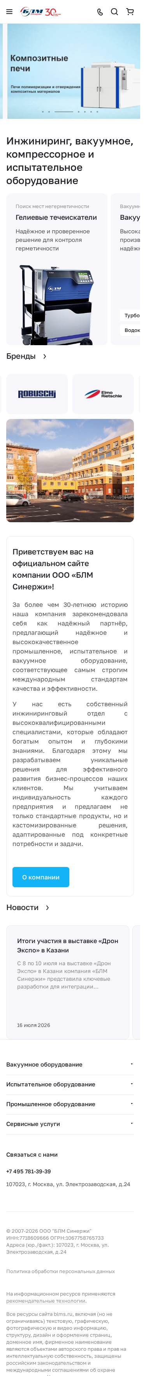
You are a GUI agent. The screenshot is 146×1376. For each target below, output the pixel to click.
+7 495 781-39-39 (28, 1171)
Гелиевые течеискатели (56, 217)
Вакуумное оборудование (44, 1064)
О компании (41, 877)
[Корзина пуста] (130, 12)
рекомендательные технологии (45, 1301)
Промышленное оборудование (50, 1103)
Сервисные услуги (33, 1123)
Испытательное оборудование (50, 1084)
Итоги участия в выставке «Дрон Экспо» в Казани (67, 945)
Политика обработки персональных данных (60, 1271)
